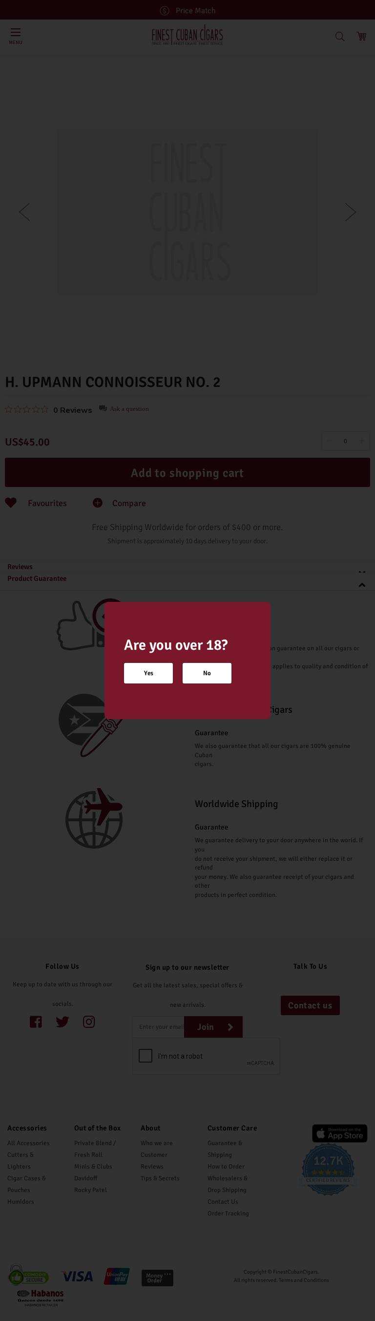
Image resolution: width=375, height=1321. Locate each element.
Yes (148, 673)
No (207, 673)
